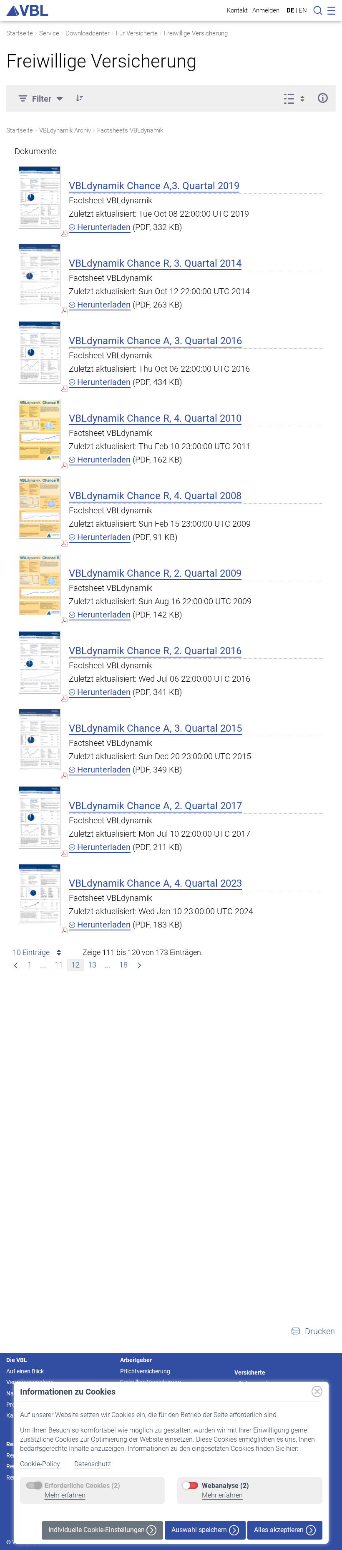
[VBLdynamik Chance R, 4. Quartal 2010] (39, 429)
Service (49, 33)
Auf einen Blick (25, 1371)
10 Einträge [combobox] (31, 952)
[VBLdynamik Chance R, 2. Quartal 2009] (39, 584)
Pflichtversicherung (145, 1371)
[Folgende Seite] (139, 965)
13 (92, 964)
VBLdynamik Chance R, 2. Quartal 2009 (155, 573)
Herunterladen (103, 227)
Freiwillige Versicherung (196, 33)
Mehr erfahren (65, 1495)
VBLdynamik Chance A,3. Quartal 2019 (154, 186)
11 (59, 964)
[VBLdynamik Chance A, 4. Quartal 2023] (39, 894)
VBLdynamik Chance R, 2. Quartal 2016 (155, 651)
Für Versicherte (137, 33)
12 (75, 964)
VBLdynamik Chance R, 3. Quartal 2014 (155, 263)
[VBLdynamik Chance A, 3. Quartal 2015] (39, 739)
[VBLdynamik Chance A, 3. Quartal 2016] (39, 352)
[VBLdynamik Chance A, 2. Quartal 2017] (39, 817)
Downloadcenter (87, 33)
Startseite (19, 33)
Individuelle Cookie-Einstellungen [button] (97, 1530)
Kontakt (237, 10)
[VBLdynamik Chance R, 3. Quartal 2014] (39, 274)
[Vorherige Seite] (15, 965)
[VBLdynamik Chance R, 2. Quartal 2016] (39, 662)
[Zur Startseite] (27, 10)
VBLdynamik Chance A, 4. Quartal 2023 (155, 883)
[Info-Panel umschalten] (322, 98)
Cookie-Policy (41, 1464)
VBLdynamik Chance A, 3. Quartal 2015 (155, 728)
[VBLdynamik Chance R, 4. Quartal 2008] (39, 507)
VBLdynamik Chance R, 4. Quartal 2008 (155, 496)
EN (303, 10)
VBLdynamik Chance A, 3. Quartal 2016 (155, 341)
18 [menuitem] (123, 964)
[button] (79, 98)
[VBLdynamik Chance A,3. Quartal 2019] (39, 197)
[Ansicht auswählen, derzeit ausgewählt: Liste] (297, 98)
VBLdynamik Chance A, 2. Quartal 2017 (155, 806)
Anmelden (265, 10)
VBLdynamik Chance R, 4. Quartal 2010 (155, 418)
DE (290, 10)
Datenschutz (92, 1464)
